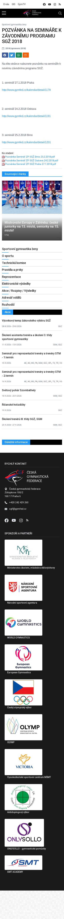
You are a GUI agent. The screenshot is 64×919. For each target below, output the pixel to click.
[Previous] (7, 211)
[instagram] (54, 4)
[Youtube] (14, 520)
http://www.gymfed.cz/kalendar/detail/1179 (26, 90)
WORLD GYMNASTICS (18, 637)
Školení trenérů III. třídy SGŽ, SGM (22, 419)
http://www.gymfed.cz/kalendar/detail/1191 (26, 116)
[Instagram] (21, 520)
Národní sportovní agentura (22, 602)
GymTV (22, 4)
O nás (6, 4)
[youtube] (49, 4)
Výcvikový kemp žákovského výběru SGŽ (26, 320)
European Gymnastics (19, 672)
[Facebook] (7, 520)
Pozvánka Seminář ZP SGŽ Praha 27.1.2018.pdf (30, 164)
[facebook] (44, 4)
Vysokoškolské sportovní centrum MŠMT (29, 777)
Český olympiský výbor (19, 707)
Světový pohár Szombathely (19, 390)
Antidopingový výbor (18, 812)
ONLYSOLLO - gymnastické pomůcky (26, 848)
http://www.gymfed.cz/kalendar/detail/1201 (26, 142)
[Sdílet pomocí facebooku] (5, 55)
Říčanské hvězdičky (13, 404)
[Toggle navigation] (60, 13)
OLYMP (10, 742)
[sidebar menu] (4, 13)
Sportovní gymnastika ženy (14, 24)
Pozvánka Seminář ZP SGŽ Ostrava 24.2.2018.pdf (31, 160)
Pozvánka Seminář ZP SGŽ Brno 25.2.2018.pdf (30, 156)
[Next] (56, 211)
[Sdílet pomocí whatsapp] (19, 55)
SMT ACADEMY (15, 872)
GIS (13, 4)
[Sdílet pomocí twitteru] (12, 55)
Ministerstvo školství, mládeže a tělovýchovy (31, 567)
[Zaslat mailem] (26, 55)
